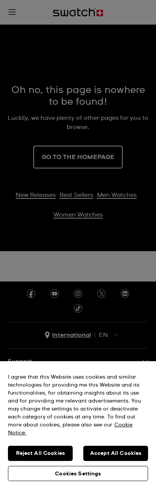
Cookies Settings (78, 474)
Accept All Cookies (116, 453)
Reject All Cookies (40, 453)
